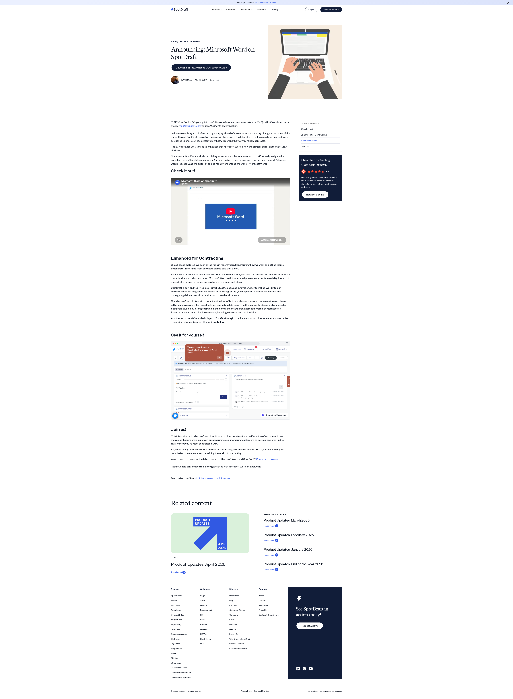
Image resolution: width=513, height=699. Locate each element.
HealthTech (205, 639)
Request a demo (331, 9)
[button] (217, 10)
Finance (203, 605)
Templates (176, 610)
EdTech (203, 624)
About (261, 595)
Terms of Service (261, 691)
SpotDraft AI (176, 595)
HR (201, 615)
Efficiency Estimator (238, 648)
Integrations (176, 648)
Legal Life (233, 634)
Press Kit (263, 610)
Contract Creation (179, 667)
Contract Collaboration (181, 672)
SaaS (202, 619)
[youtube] (311, 668)
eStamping (176, 663)
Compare (233, 615)
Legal (202, 595)
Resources (234, 595)
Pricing (274, 9)
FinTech (203, 629)
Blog (231, 600)
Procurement (206, 610)
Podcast (233, 605)
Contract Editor (178, 615)
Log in (311, 9)
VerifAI (174, 600)
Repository (176, 624)
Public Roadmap (236, 643)
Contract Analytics (179, 634)
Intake (173, 653)
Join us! (304, 146)
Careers (262, 600)
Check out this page (267, 459)
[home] (179, 10)
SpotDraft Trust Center (269, 615)
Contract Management (181, 677)
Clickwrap (175, 639)
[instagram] (304, 668)
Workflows (175, 605)
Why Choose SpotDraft (239, 639)
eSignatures (176, 619)
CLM (202, 643)
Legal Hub (175, 643)
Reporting (175, 629)
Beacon (232, 629)
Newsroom (263, 605)
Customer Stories (237, 610)
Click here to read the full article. (212, 478)
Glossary (233, 624)
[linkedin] (298, 668)
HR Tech (204, 634)
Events (232, 619)
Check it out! (307, 128)
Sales (202, 600)
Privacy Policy (246, 691)
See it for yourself (309, 140)
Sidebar (174, 658)
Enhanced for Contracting (314, 134)
